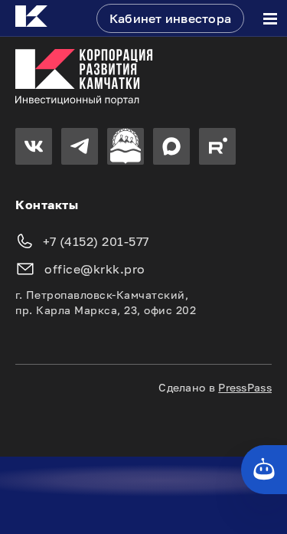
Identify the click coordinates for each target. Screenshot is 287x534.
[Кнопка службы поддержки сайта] (264, 469)
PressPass (245, 387)
